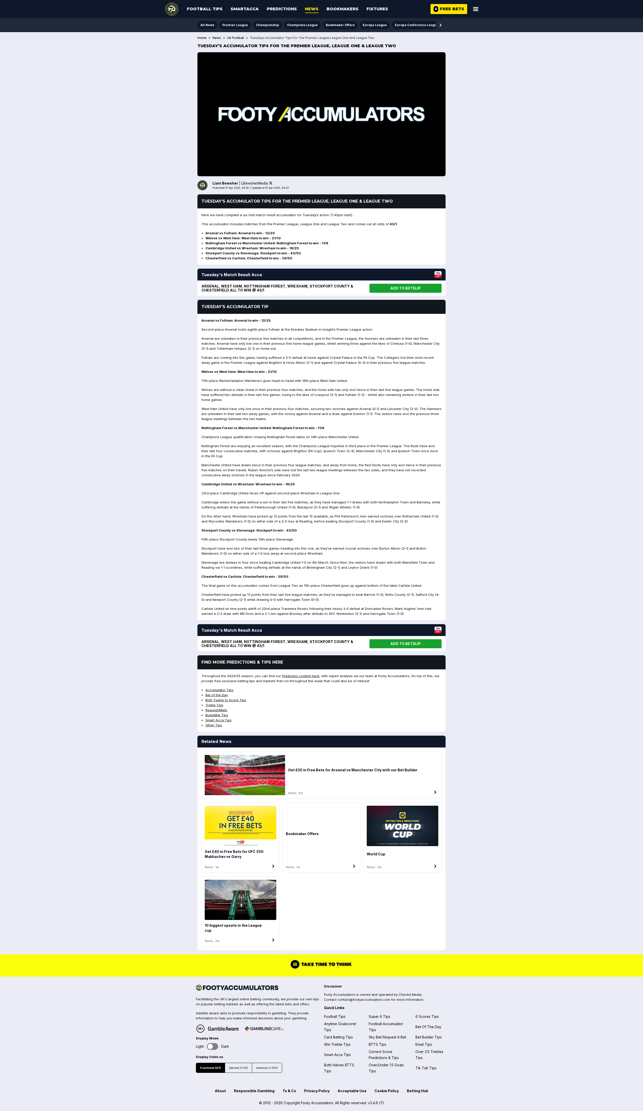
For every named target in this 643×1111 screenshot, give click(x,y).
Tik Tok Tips (426, 1068)
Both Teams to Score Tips (225, 700)
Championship (267, 25)
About (220, 1091)
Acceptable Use (352, 1091)
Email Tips (423, 1044)
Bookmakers (342, 9)
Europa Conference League (417, 25)
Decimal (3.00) (238, 1068)
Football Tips (205, 9)
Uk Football (235, 38)
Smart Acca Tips (218, 720)
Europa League (375, 25)
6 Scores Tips (427, 1016)
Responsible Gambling (254, 1091)
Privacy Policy (317, 1091)
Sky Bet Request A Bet (387, 1037)
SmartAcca (245, 9)
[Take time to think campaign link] (321, 967)
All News (207, 25)
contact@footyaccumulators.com (364, 1000)
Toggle (212, 1046)
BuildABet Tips (216, 715)
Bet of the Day (216, 695)
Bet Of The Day (428, 1027)
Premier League (235, 25)
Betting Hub (417, 1091)
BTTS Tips (377, 1044)
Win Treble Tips (337, 1044)
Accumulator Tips (219, 690)
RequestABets (216, 710)
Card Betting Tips (338, 1037)
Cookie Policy (386, 1091)
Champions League (302, 25)
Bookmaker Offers (340, 25)
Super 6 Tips (379, 1016)
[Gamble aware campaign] (223, 1029)
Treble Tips (214, 705)
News (311, 9)
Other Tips (213, 725)
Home (201, 38)
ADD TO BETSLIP (405, 288)
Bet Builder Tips (428, 1037)
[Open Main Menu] (475, 9)
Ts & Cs (289, 1091)
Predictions (282, 9)
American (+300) (267, 1068)
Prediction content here (300, 676)
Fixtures (377, 9)
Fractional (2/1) (210, 1068)
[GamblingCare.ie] (264, 1028)
